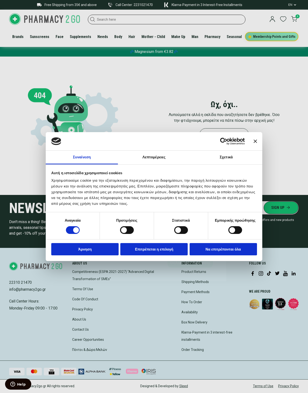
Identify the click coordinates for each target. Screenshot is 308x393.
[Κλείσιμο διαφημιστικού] (255, 141)
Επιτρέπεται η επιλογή (154, 249)
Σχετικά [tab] (226, 157)
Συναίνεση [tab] (82, 157)
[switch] (127, 230)
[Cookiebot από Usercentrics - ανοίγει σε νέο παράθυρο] (224, 141)
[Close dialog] (220, 128)
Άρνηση (85, 249)
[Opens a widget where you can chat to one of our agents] (18, 385)
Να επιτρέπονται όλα (223, 249)
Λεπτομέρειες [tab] (154, 157)
